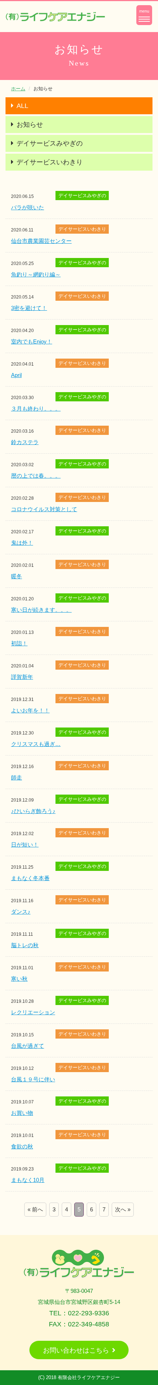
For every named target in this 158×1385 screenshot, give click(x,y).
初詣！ (19, 643)
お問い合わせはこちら (76, 1350)
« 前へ (35, 1209)
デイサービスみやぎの (50, 143)
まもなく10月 (27, 1180)
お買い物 (22, 1113)
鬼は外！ (22, 543)
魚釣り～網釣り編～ (36, 274)
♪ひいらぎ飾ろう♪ (33, 811)
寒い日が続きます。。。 (41, 610)
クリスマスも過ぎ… (36, 744)
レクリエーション (33, 1012)
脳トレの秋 (25, 945)
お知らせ (30, 124)
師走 (16, 777)
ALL (22, 105)
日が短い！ (25, 844)
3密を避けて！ (29, 308)
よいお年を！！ (30, 710)
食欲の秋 (22, 1146)
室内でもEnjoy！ (31, 341)
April (16, 375)
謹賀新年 (22, 677)
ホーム (18, 88)
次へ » (122, 1209)
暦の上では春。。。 (36, 475)
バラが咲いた (27, 207)
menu (145, 16)
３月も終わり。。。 (36, 408)
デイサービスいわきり (50, 162)
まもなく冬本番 (30, 878)
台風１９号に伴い (33, 1079)
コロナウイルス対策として (44, 509)
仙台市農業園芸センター (41, 241)
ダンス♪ (20, 911)
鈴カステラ (25, 442)
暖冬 (16, 576)
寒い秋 (19, 979)
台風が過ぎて (27, 1046)
